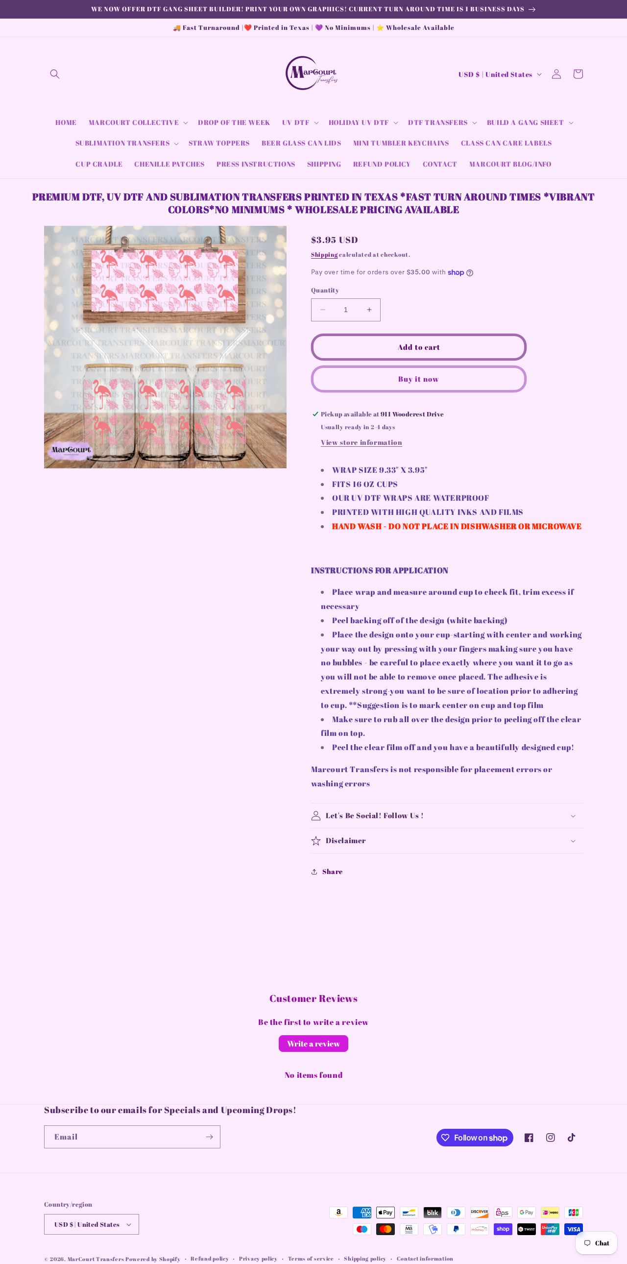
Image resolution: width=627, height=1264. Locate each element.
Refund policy (210, 1258)
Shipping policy (365, 1258)
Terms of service (311, 1258)
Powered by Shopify (153, 1259)
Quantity (325, 290)
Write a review (313, 1043)
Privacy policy (258, 1258)
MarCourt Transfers (96, 1259)
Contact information (425, 1258)
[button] (55, 74)
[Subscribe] (209, 1136)
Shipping (324, 254)
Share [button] (332, 871)
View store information (361, 442)
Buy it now (418, 379)
